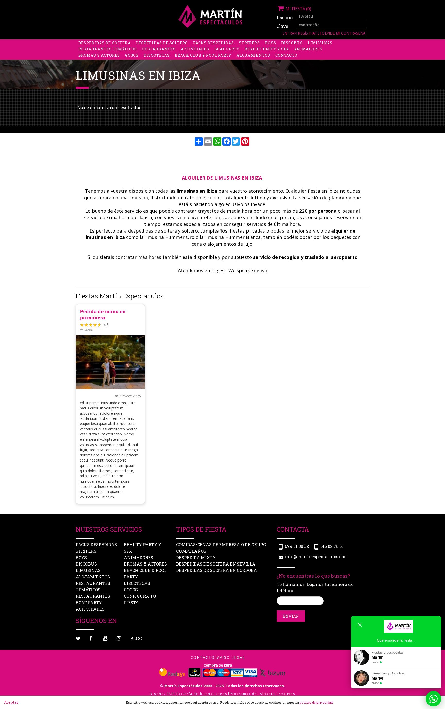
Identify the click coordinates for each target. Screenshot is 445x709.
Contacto (286, 55)
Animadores (308, 49)
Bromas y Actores (99, 55)
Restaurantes (159, 49)
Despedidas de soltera (104, 42)
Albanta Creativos (277, 693)
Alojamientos (253, 55)
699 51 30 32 (297, 546)
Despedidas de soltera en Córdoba (216, 570)
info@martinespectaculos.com (316, 556)
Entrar (289, 33)
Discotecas (157, 55)
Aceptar (11, 702)
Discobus (292, 42)
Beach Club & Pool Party (203, 55)
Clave (282, 26)
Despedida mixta (196, 557)
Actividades (195, 49)
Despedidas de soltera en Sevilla (215, 564)
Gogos (132, 55)
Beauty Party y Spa (267, 49)
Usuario (284, 17)
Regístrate (309, 33)
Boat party (226, 49)
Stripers (249, 42)
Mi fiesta (298, 9)
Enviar (290, 616)
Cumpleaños (191, 551)
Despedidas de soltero (162, 42)
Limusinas (320, 42)
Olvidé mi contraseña (343, 33)
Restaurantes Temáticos (107, 49)
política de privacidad (316, 702)
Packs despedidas (213, 42)
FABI (171, 693)
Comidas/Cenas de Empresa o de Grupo (221, 544)
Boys (270, 42)
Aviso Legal (231, 657)
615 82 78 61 (332, 546)
